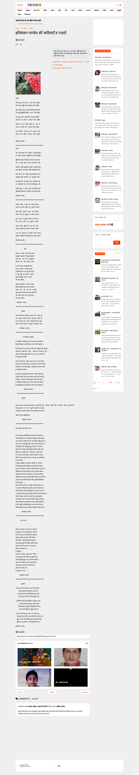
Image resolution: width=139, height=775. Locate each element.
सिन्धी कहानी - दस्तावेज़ (107, 150)
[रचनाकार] (34, 5)
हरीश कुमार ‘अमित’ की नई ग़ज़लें (63, 68)
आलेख (52, 10)
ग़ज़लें (59, 10)
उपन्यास (88, 10)
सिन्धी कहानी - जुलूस (100, 120)
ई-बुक (19, 14)
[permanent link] (21, 44)
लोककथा (96, 10)
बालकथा (20, 10)
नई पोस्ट (19, 692)
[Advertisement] (108, 32)
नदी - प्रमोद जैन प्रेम (62, 682)
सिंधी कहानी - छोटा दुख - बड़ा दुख (109, 199)
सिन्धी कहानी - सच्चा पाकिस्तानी (103, 57)
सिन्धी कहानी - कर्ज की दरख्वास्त (109, 183)
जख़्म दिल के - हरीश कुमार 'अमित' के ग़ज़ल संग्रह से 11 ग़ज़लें (71, 62)
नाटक (72, 10)
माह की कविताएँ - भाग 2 (107, 296)
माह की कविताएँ (58, 65)
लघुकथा (28, 10)
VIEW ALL (117, 253)
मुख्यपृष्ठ (52, 692)
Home (17, 28)
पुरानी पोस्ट (85, 692)
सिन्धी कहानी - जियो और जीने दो (109, 88)
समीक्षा (104, 10)
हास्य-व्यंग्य (36, 10)
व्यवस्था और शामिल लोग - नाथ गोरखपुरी (30, 682)
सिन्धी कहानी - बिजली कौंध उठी (108, 104)
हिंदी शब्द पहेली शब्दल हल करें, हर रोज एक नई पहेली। (31, 24)
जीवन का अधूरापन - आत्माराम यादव (66, 662)
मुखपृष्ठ (58, 766)
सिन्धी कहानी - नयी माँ (106, 167)
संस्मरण (80, 10)
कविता (45, 10)
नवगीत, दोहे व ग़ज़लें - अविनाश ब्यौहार (30, 662)
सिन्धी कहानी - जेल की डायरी (108, 71)
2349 (110, 382)
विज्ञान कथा (27, 14)
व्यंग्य (66, 10)
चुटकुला (119, 10)
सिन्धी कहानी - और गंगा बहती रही (109, 134)
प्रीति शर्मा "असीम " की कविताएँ (109, 367)
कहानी (111, 10)
